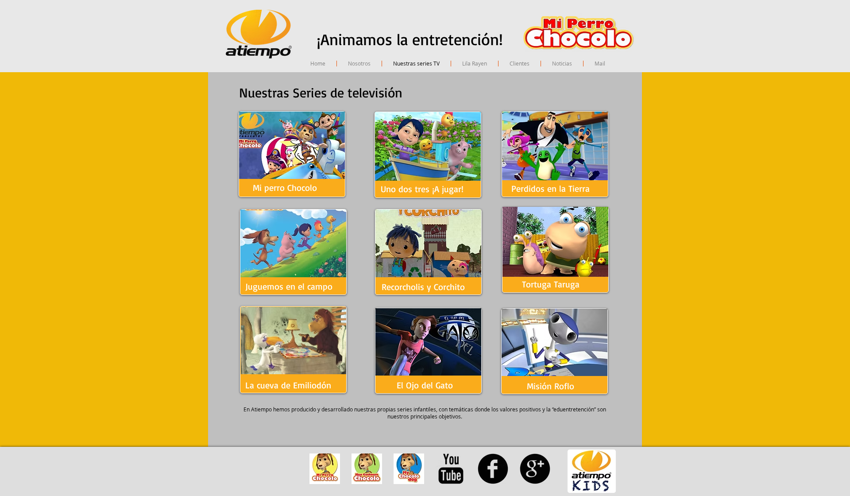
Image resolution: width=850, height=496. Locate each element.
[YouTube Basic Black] (451, 468)
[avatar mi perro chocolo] (324, 468)
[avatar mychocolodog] (409, 468)
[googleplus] (535, 468)
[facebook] (493, 468)
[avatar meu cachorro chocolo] (367, 468)
